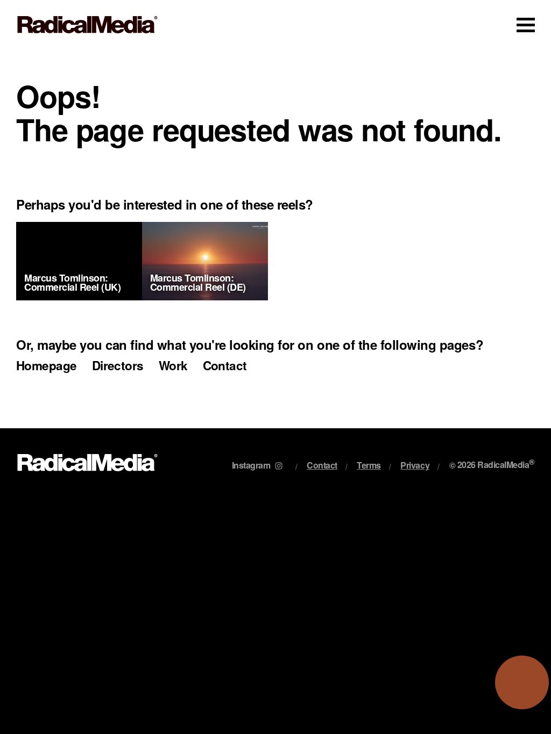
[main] (275, 238)
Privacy (414, 465)
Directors (118, 365)
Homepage (46, 365)
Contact (225, 365)
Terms (369, 465)
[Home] (87, 24)
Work (173, 365)
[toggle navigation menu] (525, 24)
